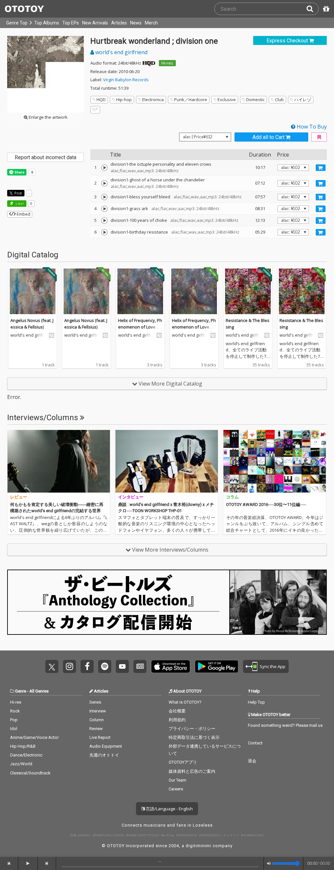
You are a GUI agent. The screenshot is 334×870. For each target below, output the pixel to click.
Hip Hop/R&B (23, 746)
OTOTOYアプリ (183, 762)
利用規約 (177, 719)
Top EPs (70, 22)
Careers (176, 788)
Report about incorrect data (45, 157)
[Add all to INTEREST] (319, 137)
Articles (119, 22)
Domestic (255, 99)
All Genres (39, 691)
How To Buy (311, 126)
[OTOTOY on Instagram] (69, 666)
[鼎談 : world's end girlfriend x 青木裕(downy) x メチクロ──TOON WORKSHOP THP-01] (166, 461)
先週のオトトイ (104, 755)
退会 (252, 760)
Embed (23, 214)
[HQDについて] (148, 63)
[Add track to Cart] (321, 167)
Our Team (177, 780)
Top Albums (46, 22)
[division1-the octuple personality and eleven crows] (104, 167)
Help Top (256, 702)
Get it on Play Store (216, 666)
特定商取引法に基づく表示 (194, 737)
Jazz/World (21, 763)
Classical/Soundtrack (30, 773)
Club (279, 99)
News (136, 22)
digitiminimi (198, 845)
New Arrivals (95, 22)
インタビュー (131, 497)
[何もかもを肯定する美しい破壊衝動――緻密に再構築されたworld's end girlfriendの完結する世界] (59, 461)
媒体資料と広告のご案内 (192, 771)
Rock (15, 711)
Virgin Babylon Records (126, 80)
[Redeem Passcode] (325, 8)
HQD (101, 99)
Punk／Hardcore (190, 99)
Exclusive (227, 99)
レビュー (18, 497)
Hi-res (167, 63)
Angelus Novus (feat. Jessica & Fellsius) (31, 323)
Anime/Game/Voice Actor (34, 737)
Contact (255, 742)
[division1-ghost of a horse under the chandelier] (104, 183)
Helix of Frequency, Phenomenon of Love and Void (140, 326)
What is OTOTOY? (185, 702)
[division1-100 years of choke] (104, 220)
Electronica (153, 99)
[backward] (9, 863)
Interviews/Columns (43, 417)
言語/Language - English (169, 809)
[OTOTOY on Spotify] (104, 666)
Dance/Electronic (26, 755)
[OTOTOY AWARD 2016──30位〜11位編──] (274, 461)
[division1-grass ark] (104, 208)
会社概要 (177, 711)
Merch (151, 22)
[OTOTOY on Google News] (139, 666)
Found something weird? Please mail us (285, 725)
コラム (232, 497)
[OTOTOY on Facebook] (87, 666)
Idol (13, 728)
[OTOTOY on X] (51, 666)
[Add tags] (95, 110)
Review (96, 728)
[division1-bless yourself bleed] (104, 197)
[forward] (47, 863)
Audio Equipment (105, 746)
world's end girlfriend (120, 52)
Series (95, 702)
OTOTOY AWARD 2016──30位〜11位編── (266, 504)
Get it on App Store (170, 666)
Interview (97, 711)
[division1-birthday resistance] (104, 232)
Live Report (100, 737)
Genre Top (16, 22)
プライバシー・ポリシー (192, 728)
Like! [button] (19, 203)
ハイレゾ (302, 99)
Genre (20, 691)
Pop (14, 719)
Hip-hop (124, 99)
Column (96, 719)
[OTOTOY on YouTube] (122, 666)
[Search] (312, 9)
